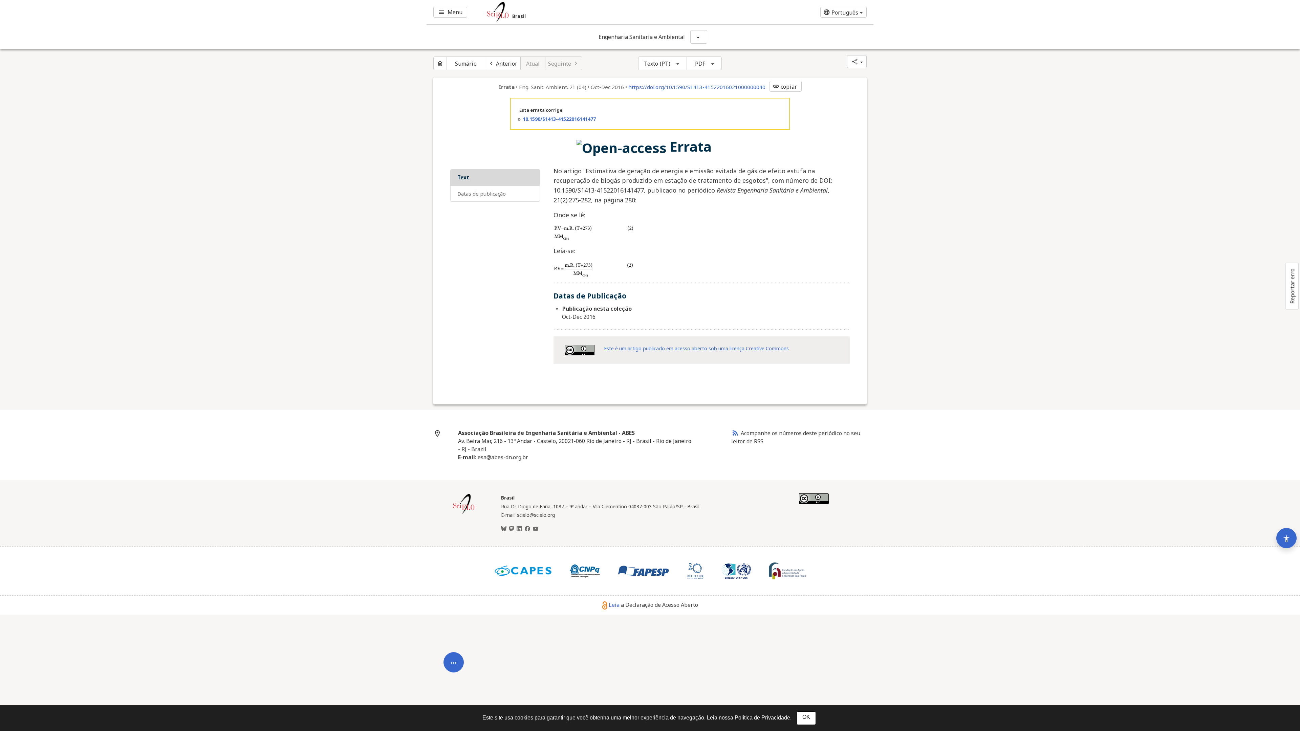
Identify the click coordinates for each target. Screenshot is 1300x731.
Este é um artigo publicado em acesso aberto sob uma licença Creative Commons (696, 348)
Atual (533, 63)
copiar (785, 86)
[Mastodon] (511, 529)
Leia (614, 604)
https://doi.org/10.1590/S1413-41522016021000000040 (696, 87)
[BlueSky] (503, 529)
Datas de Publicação (481, 193)
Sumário (466, 63)
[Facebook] (527, 529)
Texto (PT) (657, 63)
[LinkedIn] (519, 529)
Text (463, 177)
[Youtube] (535, 529)
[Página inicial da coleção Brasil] (464, 513)
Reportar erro (1292, 286)
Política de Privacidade (762, 718)
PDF (700, 63)
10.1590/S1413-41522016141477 (559, 119)
